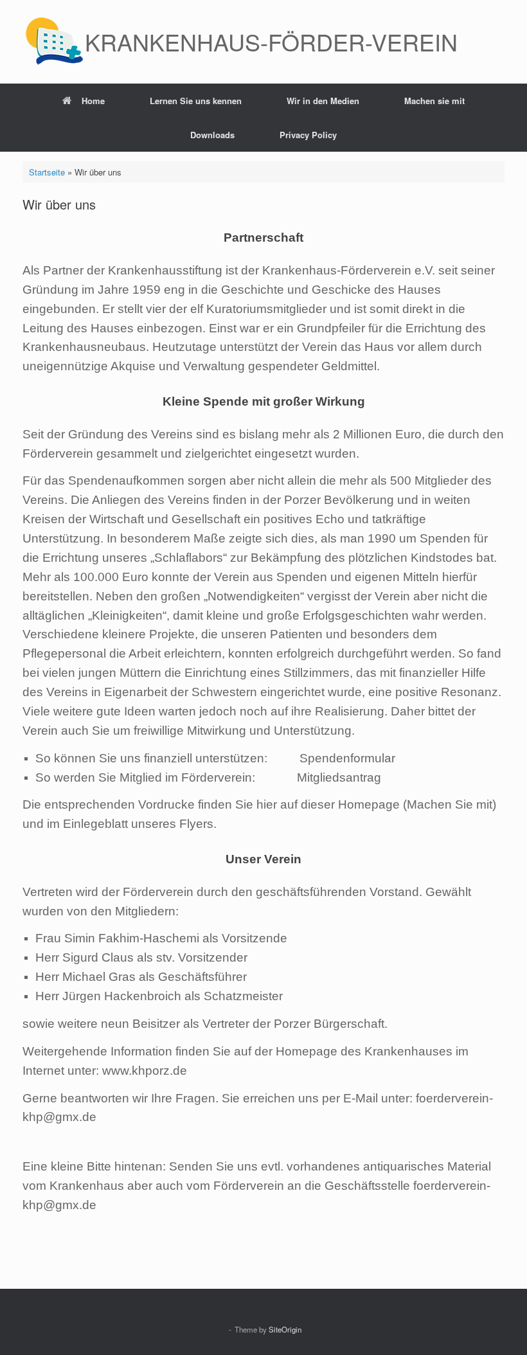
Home (93, 100)
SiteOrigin (285, 1329)
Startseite (47, 172)
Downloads (212, 135)
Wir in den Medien (323, 100)
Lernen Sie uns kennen (196, 100)
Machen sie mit (434, 100)
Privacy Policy (308, 135)
